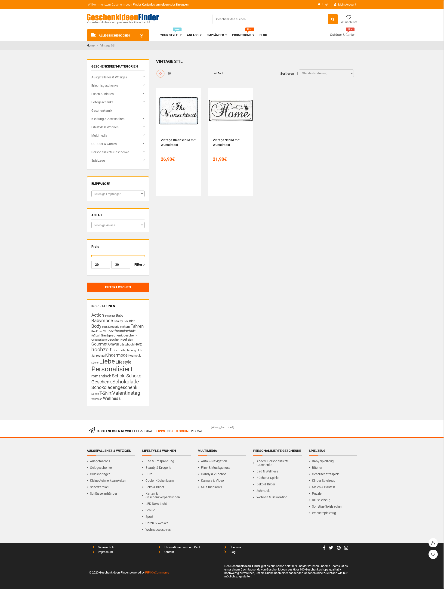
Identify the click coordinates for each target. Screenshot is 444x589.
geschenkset (117, 339)
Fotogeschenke (102, 102)
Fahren (137, 326)
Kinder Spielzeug (324, 480)
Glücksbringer (100, 474)
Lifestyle (123, 362)
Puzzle (316, 493)
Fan (93, 331)
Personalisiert (112, 369)
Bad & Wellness (267, 471)
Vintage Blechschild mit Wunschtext (178, 142)
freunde (108, 331)
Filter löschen (118, 287)
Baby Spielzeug (323, 461)
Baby (119, 315)
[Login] (433, 541)
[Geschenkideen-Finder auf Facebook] (324, 548)
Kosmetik (134, 355)
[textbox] (118, 194)
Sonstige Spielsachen (327, 506)
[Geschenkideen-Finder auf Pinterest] (339, 548)
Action (97, 315)
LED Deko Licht (156, 504)
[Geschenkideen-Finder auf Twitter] (331, 548)
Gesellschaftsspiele (325, 474)
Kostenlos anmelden (155, 4)
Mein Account (347, 4)
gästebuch (127, 344)
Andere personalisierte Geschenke (272, 463)
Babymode (102, 320)
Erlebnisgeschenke (104, 85)
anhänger (110, 315)
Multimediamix (211, 487)
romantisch (101, 376)
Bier (132, 321)
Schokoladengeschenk (114, 387)
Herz (138, 344)
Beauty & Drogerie (158, 467)
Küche (95, 362)
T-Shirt (105, 393)
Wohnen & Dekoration (271, 497)
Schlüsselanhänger (103, 493)
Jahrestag (98, 355)
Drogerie (113, 326)
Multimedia (99, 135)
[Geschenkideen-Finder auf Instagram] (346, 548)
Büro (148, 474)
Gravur (113, 344)
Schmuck (263, 491)
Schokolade (125, 382)
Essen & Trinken (102, 94)
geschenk (130, 335)
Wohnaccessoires (158, 529)
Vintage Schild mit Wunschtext (226, 142)
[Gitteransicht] (160, 73)
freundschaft (125, 331)
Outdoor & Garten (342, 35)
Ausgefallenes (100, 461)
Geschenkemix (101, 110)
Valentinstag (126, 393)
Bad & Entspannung (159, 461)
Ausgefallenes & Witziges (109, 77)
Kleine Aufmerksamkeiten (108, 480)
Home (91, 45)
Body (96, 326)
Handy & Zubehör (213, 474)
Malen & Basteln (323, 487)
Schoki (119, 376)
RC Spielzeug (321, 500)
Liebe (107, 361)
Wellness (112, 398)
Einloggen (182, 4)
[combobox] (118, 194)
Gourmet (99, 344)
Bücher (317, 467)
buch (105, 326)
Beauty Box (121, 321)
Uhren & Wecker (156, 523)
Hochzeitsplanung (124, 350)
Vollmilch (96, 399)
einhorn (125, 326)
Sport (149, 516)
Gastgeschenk (112, 335)
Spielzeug (98, 160)
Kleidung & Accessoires (107, 119)
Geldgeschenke (101, 467)
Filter (138, 264)
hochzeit (101, 349)
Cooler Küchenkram (159, 480)
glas (130, 339)
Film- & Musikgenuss (215, 467)
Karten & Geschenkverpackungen (162, 495)
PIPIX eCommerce (157, 572)
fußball (95, 335)
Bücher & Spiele (267, 478)
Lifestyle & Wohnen (105, 127)
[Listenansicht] (169, 73)
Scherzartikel (99, 487)
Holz (139, 350)
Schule (150, 510)
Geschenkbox (99, 339)
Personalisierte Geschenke (110, 152)
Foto (99, 331)
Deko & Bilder (154, 487)
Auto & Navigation (214, 461)
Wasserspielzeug (324, 513)
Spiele (95, 393)
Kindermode (116, 355)
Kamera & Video (212, 480)
